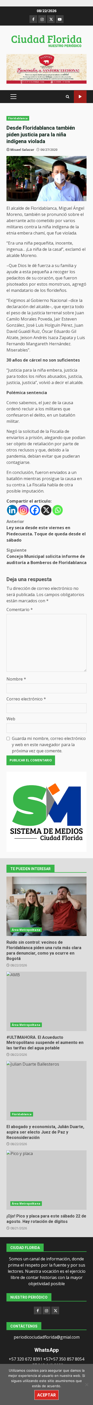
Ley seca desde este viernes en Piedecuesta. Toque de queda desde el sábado (46, 531)
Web (10, 719)
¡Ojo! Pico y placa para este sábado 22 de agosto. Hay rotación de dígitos (46, 1180)
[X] (46, 510)
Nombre (16, 679)
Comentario (19, 609)
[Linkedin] (12, 510)
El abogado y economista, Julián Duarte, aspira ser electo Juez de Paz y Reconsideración (46, 1090)
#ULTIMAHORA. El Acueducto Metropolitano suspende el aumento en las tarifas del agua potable (46, 1001)
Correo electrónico (26, 699)
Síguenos (80, 96)
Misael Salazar (22, 149)
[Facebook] (35, 510)
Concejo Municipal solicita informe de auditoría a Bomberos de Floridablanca (46, 556)
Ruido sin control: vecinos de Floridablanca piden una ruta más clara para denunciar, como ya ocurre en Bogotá (46, 906)
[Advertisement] (46, 68)
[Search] (67, 97)
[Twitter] (55, 1310)
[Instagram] (23, 510)
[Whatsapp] (57, 510)
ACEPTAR (46, 1395)
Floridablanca (18, 118)
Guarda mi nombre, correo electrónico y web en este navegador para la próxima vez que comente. (49, 745)
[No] (86, 1384)
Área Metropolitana (26, 930)
